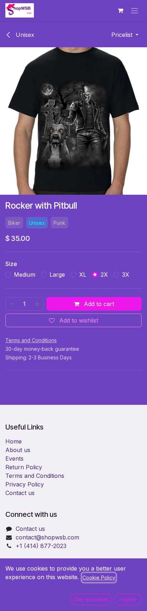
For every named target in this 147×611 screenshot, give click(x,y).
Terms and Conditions (34, 475)
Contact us (20, 492)
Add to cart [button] (98, 303)
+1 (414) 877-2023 (41, 545)
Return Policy (23, 467)
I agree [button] (128, 599)
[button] (125, 35)
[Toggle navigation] (134, 10)
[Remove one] (12, 303)
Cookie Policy (98, 577)
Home (13, 441)
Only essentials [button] (91, 599)
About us (17, 450)
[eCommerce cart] (120, 10)
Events (14, 458)
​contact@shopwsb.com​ (47, 537)
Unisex (24, 34)
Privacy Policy (24, 484)
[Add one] (37, 303)
